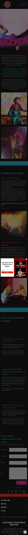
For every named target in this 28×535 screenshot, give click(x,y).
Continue (7, 272)
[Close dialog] (26, 259)
